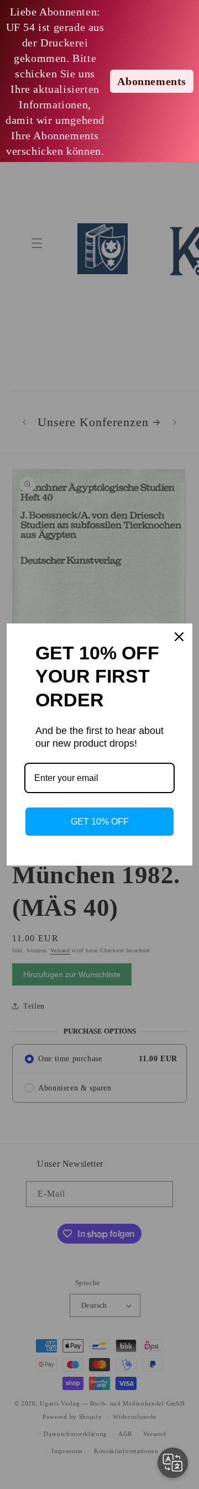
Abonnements (151, 81)
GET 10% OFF (100, 821)
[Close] (179, 636)
